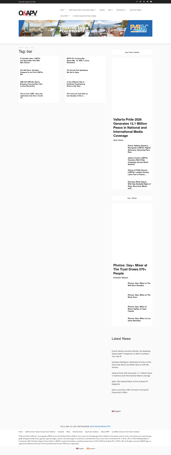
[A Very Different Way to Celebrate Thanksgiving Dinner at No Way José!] (99, 83)
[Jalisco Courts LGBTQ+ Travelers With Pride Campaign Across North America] (118, 159)
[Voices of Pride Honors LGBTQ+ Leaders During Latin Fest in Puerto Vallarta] (118, 172)
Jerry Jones (118, 140)
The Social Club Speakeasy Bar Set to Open (77, 71)
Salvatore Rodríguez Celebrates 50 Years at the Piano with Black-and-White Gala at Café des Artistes (131, 364)
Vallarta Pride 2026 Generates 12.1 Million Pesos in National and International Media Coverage (130, 127)
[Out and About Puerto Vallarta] (28, 13)
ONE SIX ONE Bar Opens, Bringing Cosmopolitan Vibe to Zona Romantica (31, 84)
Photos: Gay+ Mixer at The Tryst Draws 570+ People (130, 269)
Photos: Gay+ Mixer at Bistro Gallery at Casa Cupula (137, 308)
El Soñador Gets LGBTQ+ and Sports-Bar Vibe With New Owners (30, 60)
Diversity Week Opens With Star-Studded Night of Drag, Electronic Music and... (139, 185)
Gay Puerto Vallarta (92, 432)
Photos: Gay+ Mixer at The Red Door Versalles (139, 284)
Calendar (61, 432)
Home (21, 47)
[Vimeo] (147, 1)
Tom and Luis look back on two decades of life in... (77, 94)
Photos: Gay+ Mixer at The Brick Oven (139, 296)
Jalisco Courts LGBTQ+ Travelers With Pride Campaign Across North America (138, 161)
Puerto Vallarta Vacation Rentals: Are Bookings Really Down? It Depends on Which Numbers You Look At (131, 354)
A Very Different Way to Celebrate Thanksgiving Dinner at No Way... (76, 84)
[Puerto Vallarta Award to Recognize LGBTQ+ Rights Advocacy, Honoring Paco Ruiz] (118, 147)
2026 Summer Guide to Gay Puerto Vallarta (40, 432)
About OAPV (105, 432)
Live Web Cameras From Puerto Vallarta (126, 432)
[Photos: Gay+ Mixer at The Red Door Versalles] (118, 285)
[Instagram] (140, 1)
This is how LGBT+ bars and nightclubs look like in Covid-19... (31, 95)
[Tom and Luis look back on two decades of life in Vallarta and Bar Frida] (99, 95)
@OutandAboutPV (100, 426)
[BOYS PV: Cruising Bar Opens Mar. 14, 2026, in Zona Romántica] (99, 60)
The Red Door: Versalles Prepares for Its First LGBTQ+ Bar (31, 72)
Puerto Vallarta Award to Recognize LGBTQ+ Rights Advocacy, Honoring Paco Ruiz (139, 148)
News (68, 432)
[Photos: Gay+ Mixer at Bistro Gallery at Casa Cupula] (118, 308)
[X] (144, 1)
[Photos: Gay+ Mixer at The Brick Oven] (118, 296)
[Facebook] (137, 1)
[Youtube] (150, 1)
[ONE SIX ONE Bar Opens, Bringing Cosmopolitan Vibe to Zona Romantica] (53, 83)
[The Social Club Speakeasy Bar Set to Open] (99, 72)
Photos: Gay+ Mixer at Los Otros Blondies (139, 319)
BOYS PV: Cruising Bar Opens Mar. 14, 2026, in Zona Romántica (78, 60)
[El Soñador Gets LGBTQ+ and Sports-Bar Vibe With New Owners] (53, 60)
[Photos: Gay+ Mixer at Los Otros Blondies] (118, 320)
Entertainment (78, 432)
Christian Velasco (120, 278)
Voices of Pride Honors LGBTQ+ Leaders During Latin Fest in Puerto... (138, 172)
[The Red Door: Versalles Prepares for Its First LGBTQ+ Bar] (53, 72)
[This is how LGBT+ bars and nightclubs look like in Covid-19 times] (53, 95)
